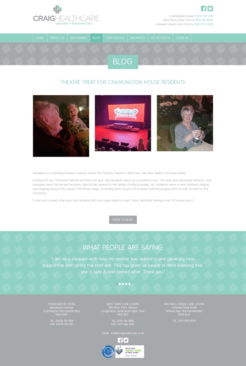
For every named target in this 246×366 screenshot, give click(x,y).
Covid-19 (182, 38)
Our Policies (115, 38)
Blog (96, 38)
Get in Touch (160, 38)
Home (40, 38)
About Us (57, 38)
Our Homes (78, 38)
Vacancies (137, 38)
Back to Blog (123, 219)
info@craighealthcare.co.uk (127, 333)
